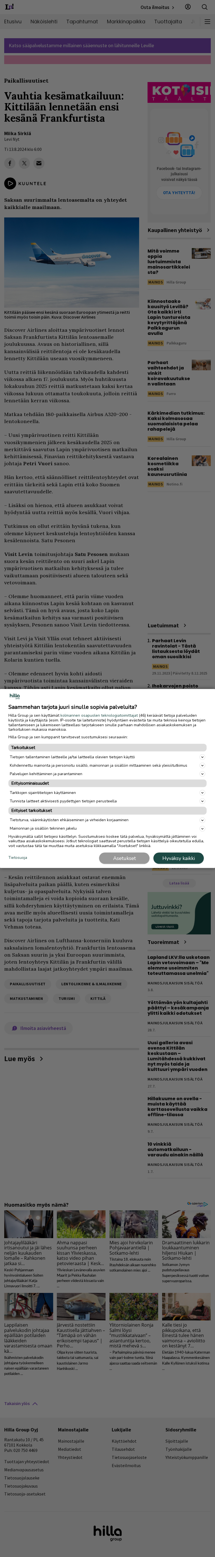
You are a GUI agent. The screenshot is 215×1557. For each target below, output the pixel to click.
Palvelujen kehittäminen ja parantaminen (46, 773)
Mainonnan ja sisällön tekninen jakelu (43, 828)
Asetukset (124, 858)
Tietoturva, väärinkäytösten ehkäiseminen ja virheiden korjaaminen (69, 820)
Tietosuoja (17, 857)
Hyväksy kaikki (178, 858)
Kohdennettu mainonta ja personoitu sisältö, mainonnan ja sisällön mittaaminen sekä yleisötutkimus (98, 765)
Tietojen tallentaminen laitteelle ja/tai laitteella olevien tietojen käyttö (72, 756)
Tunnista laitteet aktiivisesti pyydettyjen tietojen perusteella (63, 801)
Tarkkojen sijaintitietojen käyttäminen (43, 792)
